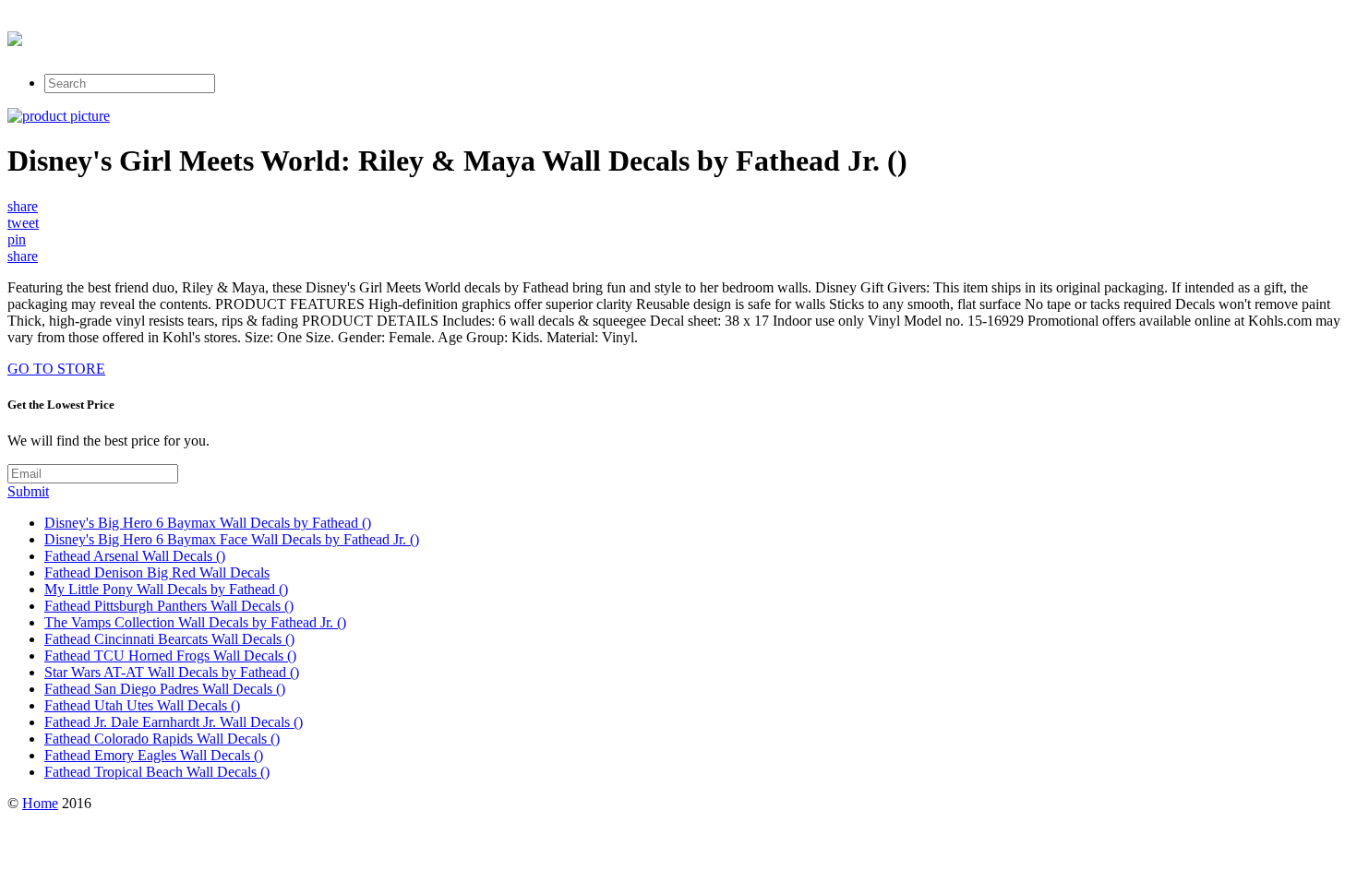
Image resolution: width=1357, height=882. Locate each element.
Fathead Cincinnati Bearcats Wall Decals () (169, 639)
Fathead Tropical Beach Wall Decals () (157, 772)
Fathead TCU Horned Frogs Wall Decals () (170, 655)
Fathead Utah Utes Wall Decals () (142, 705)
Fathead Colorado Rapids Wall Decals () (162, 738)
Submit (28, 491)
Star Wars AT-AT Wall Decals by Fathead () (171, 672)
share (22, 206)
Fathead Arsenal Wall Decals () (134, 556)
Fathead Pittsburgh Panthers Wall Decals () (169, 606)
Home (40, 803)
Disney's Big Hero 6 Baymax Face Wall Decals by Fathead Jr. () (231, 539)
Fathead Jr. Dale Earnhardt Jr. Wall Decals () (173, 722)
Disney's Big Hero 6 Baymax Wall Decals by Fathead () (207, 522)
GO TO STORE (56, 368)
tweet (23, 223)
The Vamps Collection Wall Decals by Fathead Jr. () (195, 622)
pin (16, 239)
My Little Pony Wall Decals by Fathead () (166, 589)
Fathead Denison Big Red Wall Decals (157, 572)
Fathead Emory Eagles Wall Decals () (153, 755)
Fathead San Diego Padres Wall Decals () (164, 689)
